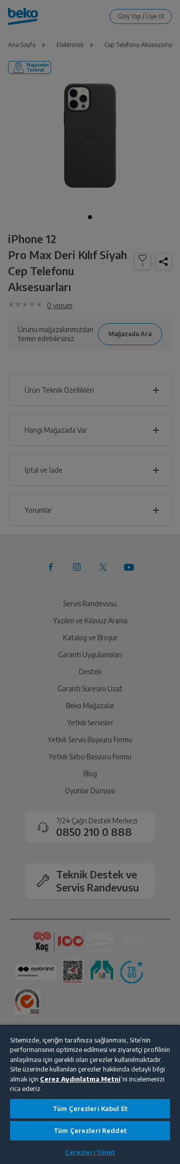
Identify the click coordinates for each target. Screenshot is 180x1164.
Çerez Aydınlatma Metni (80, 1079)
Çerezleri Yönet (90, 1152)
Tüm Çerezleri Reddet (90, 1130)
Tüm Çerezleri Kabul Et (90, 1108)
